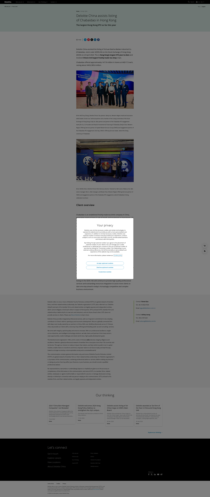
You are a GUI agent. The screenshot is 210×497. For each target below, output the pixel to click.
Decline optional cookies (105, 267)
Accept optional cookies (105, 263)
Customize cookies (105, 272)
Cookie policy (118, 255)
